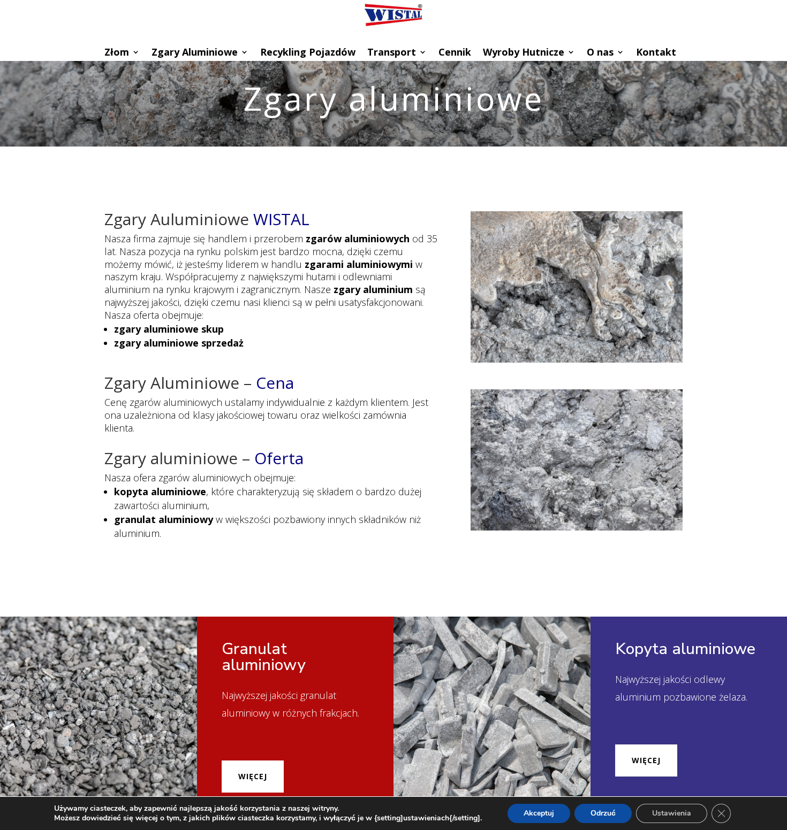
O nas (600, 53)
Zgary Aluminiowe (195, 53)
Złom (116, 53)
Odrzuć (603, 813)
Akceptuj (539, 813)
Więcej (252, 776)
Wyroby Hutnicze (523, 53)
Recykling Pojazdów (307, 53)
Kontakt (656, 53)
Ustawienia (671, 813)
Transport (391, 53)
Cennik (454, 53)
